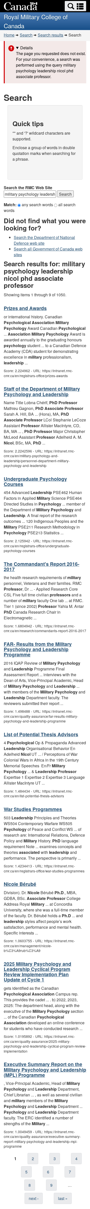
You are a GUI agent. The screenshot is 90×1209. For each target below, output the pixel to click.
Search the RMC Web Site (28, 187)
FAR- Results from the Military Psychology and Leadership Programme (38, 649)
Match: (11, 204)
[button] (75, 6)
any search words (38, 204)
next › (33, 1198)
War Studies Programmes (33, 809)
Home (9, 35)
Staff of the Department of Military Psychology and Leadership (42, 391)
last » (63, 1198)
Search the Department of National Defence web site (44, 240)
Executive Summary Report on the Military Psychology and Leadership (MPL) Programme (45, 1069)
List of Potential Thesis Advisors (41, 734)
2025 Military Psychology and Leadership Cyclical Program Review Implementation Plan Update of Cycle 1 (37, 971)
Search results (50, 35)
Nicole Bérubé (20, 883)
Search (26, 35)
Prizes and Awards (25, 308)
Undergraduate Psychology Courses (35, 481)
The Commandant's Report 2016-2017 (41, 566)
